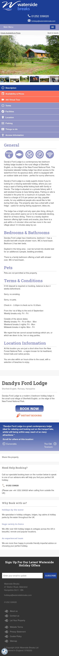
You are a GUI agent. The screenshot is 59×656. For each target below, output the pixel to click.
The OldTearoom (48, 445)
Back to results (53, 33)
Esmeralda (11, 443)
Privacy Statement (18, 631)
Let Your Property (17, 620)
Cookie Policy (16, 636)
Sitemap (13, 641)
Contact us (14, 615)
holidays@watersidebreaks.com (18, 595)
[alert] (4, 651)
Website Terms (16, 627)
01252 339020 (40, 16)
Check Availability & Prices (10, 33)
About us (14, 611)
